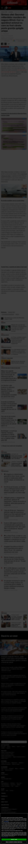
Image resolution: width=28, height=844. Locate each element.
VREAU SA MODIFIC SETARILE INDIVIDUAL (14, 842)
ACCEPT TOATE (14, 839)
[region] (14, 828)
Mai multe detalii (6, 821)
